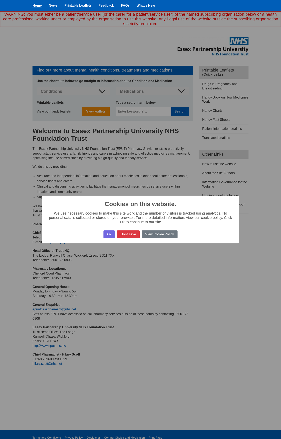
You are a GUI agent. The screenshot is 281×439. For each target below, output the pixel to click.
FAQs (125, 5)
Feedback (106, 5)
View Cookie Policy (159, 234)
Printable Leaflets (78, 5)
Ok (109, 234)
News (53, 5)
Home (37, 5)
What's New (146, 5)
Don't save (128, 234)
